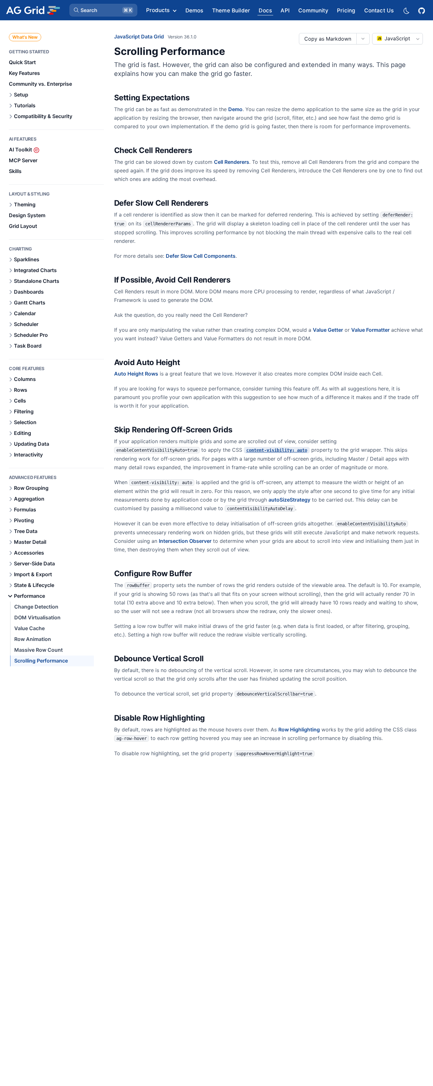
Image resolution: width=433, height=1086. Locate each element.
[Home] (32, 10)
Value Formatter (370, 330)
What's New (25, 37)
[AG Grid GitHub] (422, 10)
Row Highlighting (299, 729)
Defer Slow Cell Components (201, 256)
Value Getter (328, 330)
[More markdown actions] (362, 38)
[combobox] (397, 38)
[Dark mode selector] (406, 10)
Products (158, 10)
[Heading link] (197, 98)
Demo (235, 109)
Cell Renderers (231, 162)
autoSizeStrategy (289, 499)
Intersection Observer (185, 541)
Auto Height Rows (136, 373)
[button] (103, 10)
